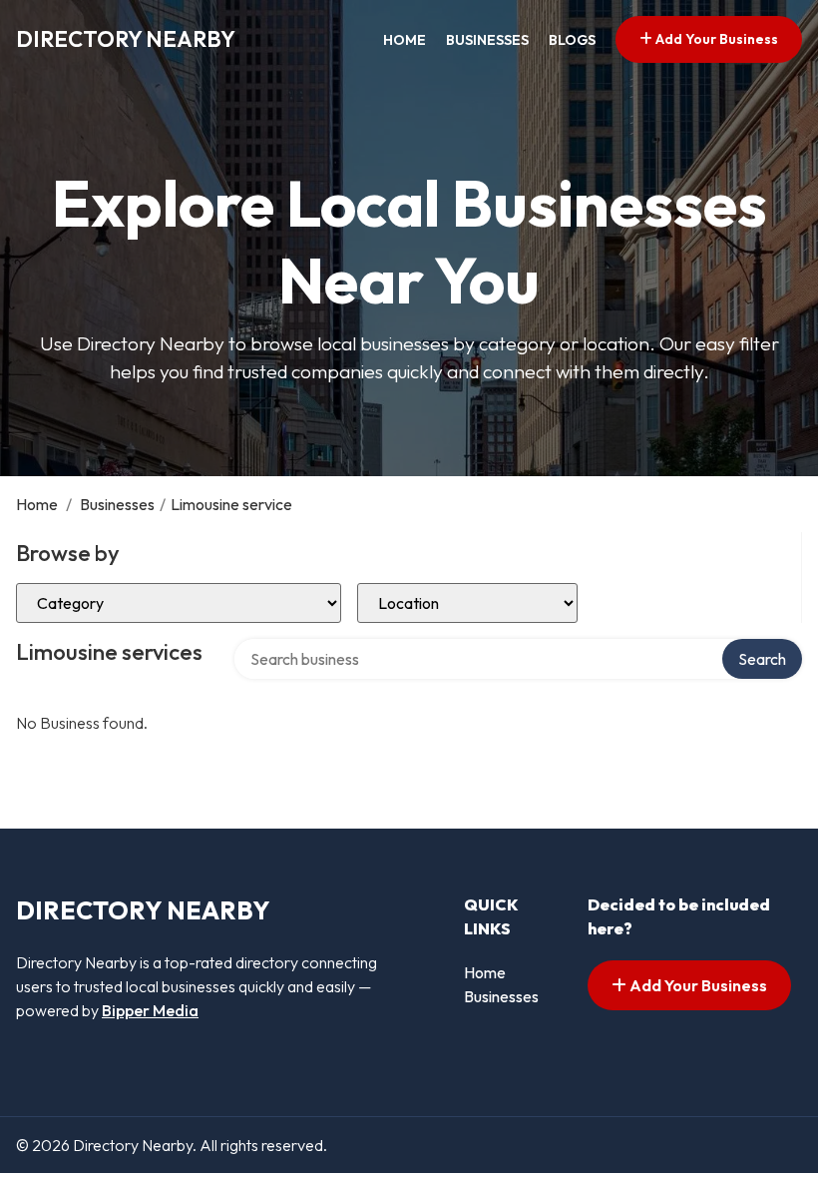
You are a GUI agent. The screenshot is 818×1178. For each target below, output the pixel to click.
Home (404, 40)
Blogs (572, 40)
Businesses (487, 40)
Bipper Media (150, 1010)
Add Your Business (715, 39)
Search (762, 659)
